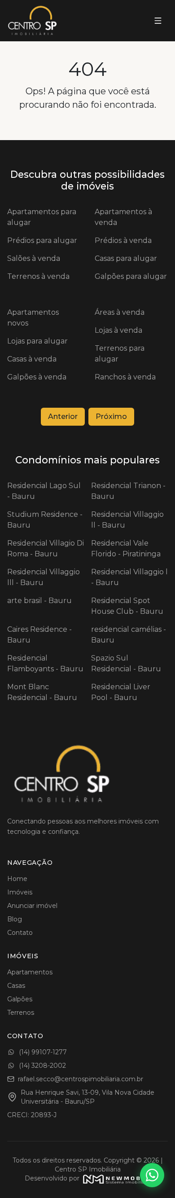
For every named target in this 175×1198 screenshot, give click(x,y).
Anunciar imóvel (32, 906)
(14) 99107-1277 (43, 1052)
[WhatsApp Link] (152, 1175)
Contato (20, 933)
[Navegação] (158, 21)
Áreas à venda (119, 312)
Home (17, 879)
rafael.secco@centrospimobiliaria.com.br (80, 1079)
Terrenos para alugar (119, 353)
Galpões (19, 999)
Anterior (63, 416)
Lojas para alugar (37, 341)
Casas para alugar (126, 258)
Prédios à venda (123, 240)
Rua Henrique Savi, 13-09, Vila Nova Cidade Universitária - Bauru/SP (87, 1097)
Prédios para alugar (42, 240)
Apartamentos (29, 972)
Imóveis (19, 892)
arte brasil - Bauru (39, 600)
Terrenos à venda (38, 276)
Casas (16, 986)
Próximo (111, 416)
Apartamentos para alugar (41, 217)
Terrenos (20, 1013)
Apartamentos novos (33, 317)
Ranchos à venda (125, 377)
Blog (14, 919)
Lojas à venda (118, 330)
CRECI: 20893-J (32, 1115)
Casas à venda (32, 359)
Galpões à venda (36, 377)
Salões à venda (33, 258)
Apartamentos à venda (123, 217)
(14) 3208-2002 (42, 1065)
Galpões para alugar (131, 276)
